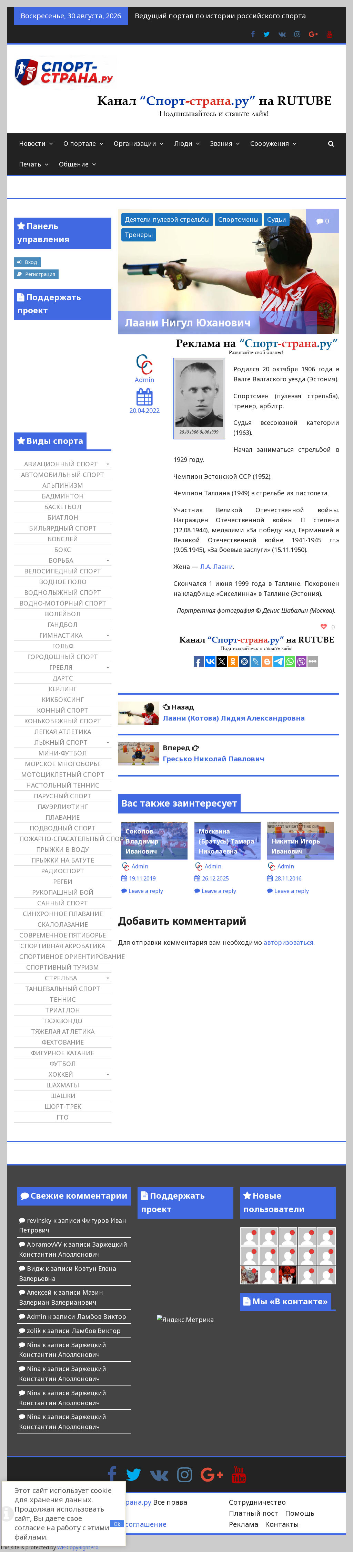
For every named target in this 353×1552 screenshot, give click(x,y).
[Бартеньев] (307, 1275)
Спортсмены (238, 219)
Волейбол (63, 614)
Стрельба (61, 978)
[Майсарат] (287, 1275)
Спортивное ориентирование (65, 956)
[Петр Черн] (249, 1255)
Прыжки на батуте (62, 860)
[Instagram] (184, 1474)
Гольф (62, 646)
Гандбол (63, 624)
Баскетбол (62, 507)
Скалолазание (63, 924)
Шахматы (62, 1085)
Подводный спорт (62, 828)
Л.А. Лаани (216, 566)
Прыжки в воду (62, 849)
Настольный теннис (62, 785)
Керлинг (63, 689)
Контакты (282, 1524)
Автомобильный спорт (62, 474)
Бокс (62, 549)
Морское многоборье (63, 764)
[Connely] (287, 1255)
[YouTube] (239, 1474)
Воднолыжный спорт (62, 592)
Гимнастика (60, 635)
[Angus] (287, 1236)
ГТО (63, 1117)
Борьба (61, 560)
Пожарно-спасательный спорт (65, 839)
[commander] (326, 1255)
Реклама (243, 1524)
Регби (62, 881)
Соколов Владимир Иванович (142, 841)
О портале (79, 143)
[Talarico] (307, 1236)
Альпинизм (62, 485)
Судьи (276, 219)
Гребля (60, 667)
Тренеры (139, 234)
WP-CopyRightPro (78, 1547)
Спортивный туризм (62, 967)
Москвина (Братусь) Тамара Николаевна (226, 841)
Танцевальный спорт (62, 988)
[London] (268, 1236)
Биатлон (62, 517)
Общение (74, 164)
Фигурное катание (62, 1053)
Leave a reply (146, 891)
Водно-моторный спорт (62, 603)
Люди (183, 143)
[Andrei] (326, 1275)
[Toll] (326, 1236)
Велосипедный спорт (62, 571)
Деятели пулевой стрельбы (167, 219)
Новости (32, 143)
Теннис (63, 999)
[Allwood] (249, 1236)
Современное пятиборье (62, 935)
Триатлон (62, 1010)
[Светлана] (307, 1255)
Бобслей (63, 539)
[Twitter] (133, 1474)
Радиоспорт (62, 871)
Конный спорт (62, 710)
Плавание (63, 817)
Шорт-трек (62, 1106)
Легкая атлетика (62, 731)
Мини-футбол (62, 753)
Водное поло (63, 582)
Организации (135, 143)
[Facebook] (111, 1474)
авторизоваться (288, 942)
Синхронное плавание (63, 914)
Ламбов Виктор (101, 1316)
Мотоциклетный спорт (62, 774)
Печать (30, 164)
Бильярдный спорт (63, 528)
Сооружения (269, 143)
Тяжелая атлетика (62, 1031)
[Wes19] (249, 1275)
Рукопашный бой (62, 892)
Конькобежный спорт (62, 721)
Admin (144, 379)
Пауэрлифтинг (63, 806)
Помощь (299, 1513)
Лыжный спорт (61, 742)
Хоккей (61, 1074)
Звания (221, 143)
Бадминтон (63, 496)
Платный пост (253, 1513)
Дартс (62, 678)
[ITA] (268, 1275)
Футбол (63, 1063)
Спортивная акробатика (62, 946)
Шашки (62, 1096)
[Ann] (268, 1255)
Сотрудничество (257, 1502)
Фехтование (63, 1042)
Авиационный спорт (61, 464)
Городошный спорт (62, 657)
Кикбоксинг (63, 699)
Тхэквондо (62, 1021)
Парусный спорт (62, 796)
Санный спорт (62, 903)
